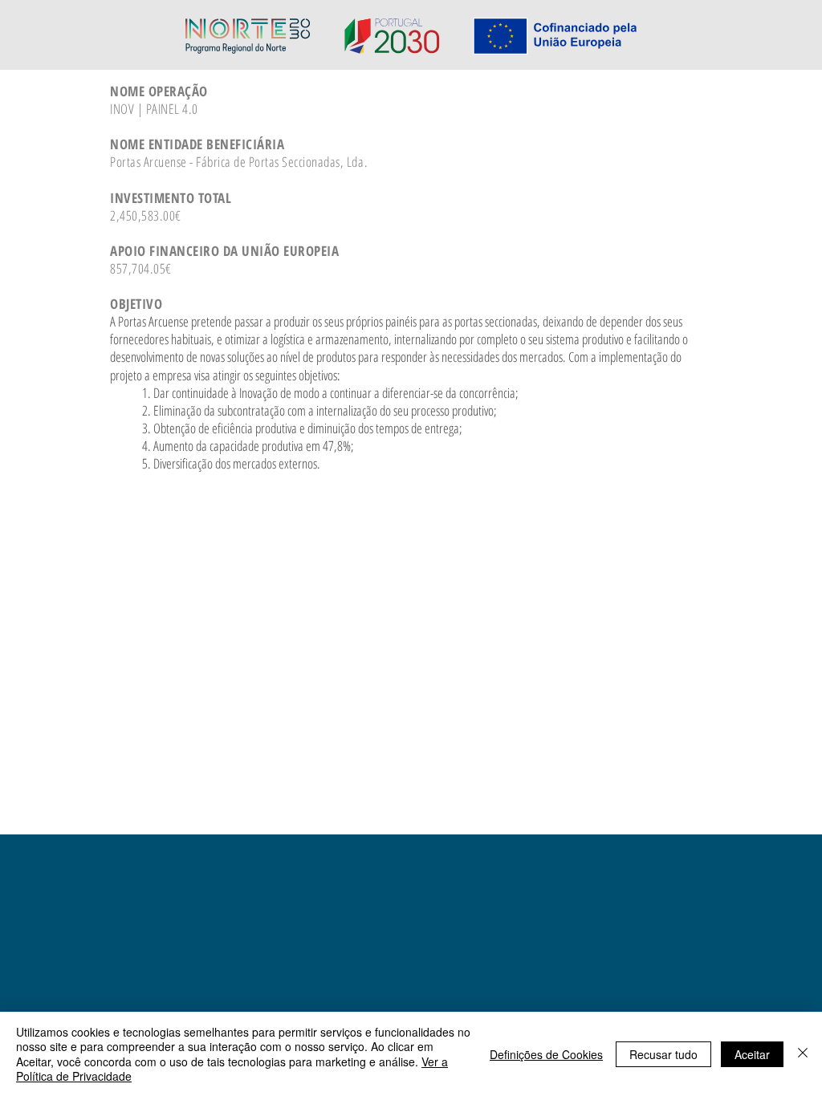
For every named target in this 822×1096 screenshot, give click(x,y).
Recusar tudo (663, 1054)
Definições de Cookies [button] (546, 1054)
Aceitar (752, 1054)
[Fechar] (802, 1054)
